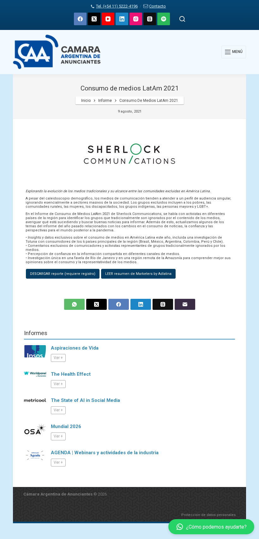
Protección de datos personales (208, 515)
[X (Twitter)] (94, 19)
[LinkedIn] (122, 19)
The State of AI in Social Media (85, 400)
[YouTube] (108, 19)
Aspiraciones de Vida (75, 348)
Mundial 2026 (66, 426)
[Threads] (149, 19)
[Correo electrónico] (185, 304)
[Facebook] (80, 19)
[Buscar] (182, 19)
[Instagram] (136, 19)
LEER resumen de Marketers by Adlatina (138, 274)
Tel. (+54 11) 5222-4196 (117, 6)
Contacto (157, 6)
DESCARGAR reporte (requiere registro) (62, 274)
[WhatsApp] (74, 304)
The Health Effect (71, 374)
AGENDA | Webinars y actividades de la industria (105, 452)
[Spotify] (163, 19)
